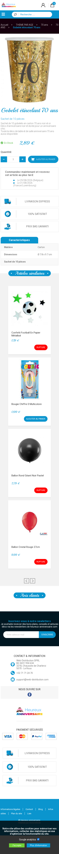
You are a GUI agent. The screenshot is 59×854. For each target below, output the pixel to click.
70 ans (44, 24)
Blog (40, 809)
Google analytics (27, 839)
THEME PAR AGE (24, 24)
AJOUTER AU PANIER (35, 419)
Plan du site (16, 813)
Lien (29, 813)
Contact (29, 809)
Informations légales (10, 809)
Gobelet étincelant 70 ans (26, 27)
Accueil (4, 24)
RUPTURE (41, 347)
